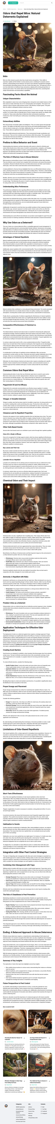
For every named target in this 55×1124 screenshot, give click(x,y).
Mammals (20, 9)
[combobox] (35, 3)
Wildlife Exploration (11, 9)
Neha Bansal (7, 21)
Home (4, 9)
